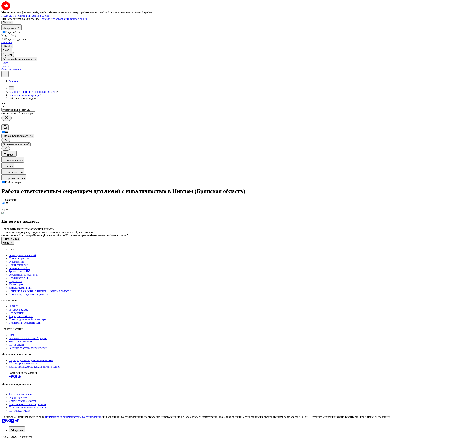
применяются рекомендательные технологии (73, 416)
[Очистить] (6, 118)
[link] (7, 54)
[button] (5, 62)
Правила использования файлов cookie (63, 18)
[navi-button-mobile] (5, 74)
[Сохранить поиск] (5, 127)
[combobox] (18, 110)
